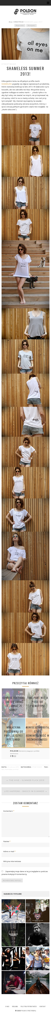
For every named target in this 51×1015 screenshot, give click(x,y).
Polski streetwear (28, 1011)
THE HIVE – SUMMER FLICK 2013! (25, 780)
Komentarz (8, 811)
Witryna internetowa (12, 861)
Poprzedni (20, 25)
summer (16, 769)
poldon (14, 751)
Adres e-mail (9, 851)
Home (10, 22)
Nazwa (6, 841)
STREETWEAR (18, 22)
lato (3, 769)
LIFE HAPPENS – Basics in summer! (25, 791)
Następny (31, 25)
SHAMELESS (7, 84)
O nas (7, 1006)
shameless (8, 769)
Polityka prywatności (29, 1006)
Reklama (15, 1006)
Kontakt (43, 1006)
